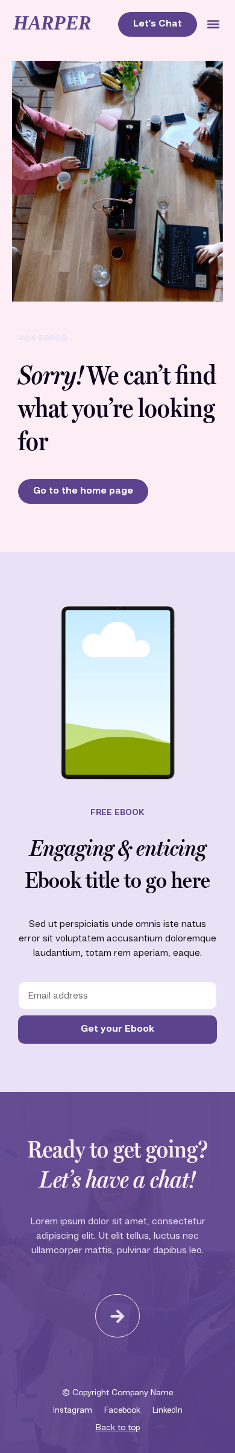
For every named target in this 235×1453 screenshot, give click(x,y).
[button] (213, 24)
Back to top (118, 1428)
